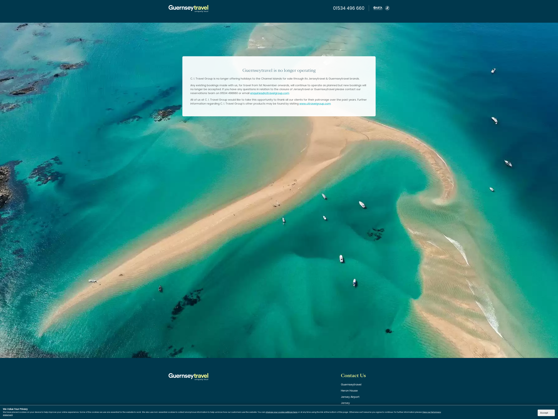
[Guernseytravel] (188, 12)
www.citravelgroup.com (315, 103)
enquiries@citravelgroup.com (269, 93)
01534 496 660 (348, 8)
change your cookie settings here (281, 412)
